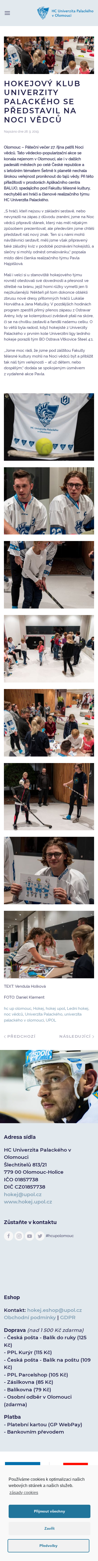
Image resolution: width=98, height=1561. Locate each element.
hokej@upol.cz (23, 1194)
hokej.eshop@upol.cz (54, 1310)
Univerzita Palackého (43, 1014)
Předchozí (21, 1036)
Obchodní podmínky (30, 1317)
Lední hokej (77, 1008)
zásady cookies (23, 1492)
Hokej (38, 1008)
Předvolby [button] (48, 1546)
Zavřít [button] (49, 1528)
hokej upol (55, 1008)
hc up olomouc (17, 1008)
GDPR (68, 1317)
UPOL (51, 1020)
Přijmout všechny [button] (49, 1511)
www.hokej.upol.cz (28, 1202)
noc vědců (13, 1014)
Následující (75, 1036)
